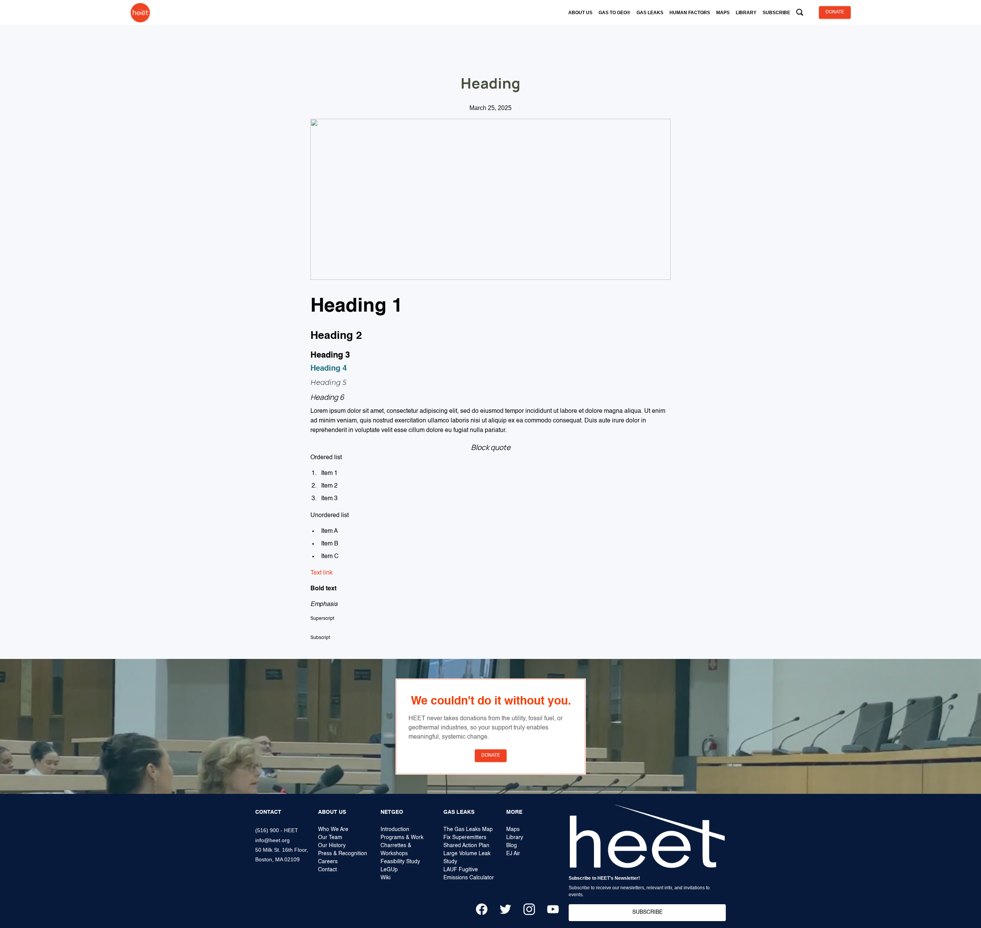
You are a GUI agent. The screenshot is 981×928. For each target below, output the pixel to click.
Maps (513, 829)
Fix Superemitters (464, 837)
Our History (332, 845)
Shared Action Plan (466, 845)
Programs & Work (402, 837)
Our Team (330, 837)
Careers (328, 861)
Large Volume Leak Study (466, 857)
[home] (140, 12)
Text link (321, 573)
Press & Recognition (342, 853)
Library (514, 837)
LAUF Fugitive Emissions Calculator (468, 873)
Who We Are (333, 829)
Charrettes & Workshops (396, 849)
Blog (511, 845)
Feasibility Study (400, 861)
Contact (327, 869)
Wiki (385, 877)
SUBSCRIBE (647, 912)
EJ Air (513, 853)
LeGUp (389, 869)
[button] (580, 12)
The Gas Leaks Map (468, 829)
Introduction (395, 829)
